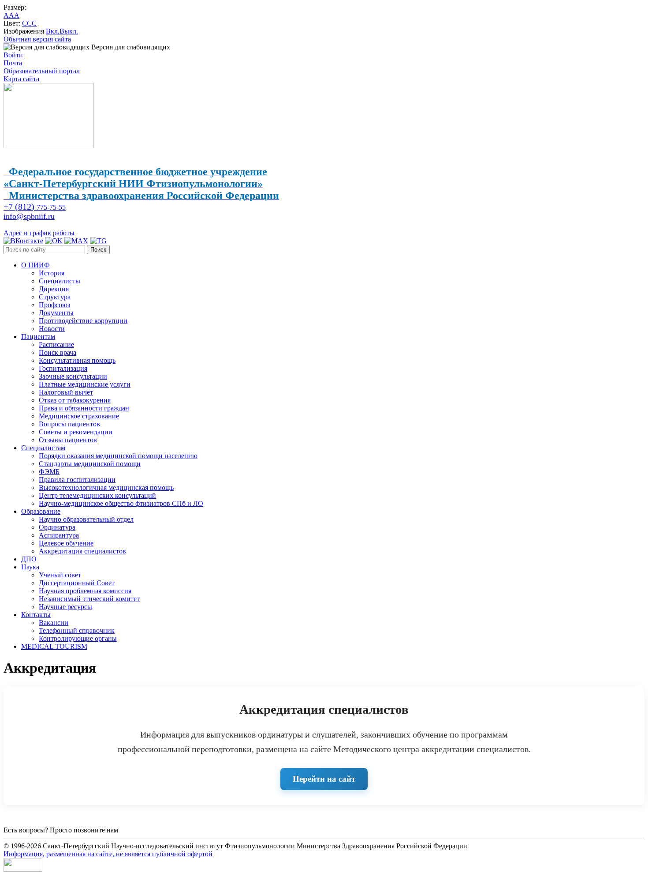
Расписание (56, 344)
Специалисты (59, 281)
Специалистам (43, 448)
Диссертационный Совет (77, 583)
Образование (40, 511)
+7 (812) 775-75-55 (147, 830)
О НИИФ (35, 265)
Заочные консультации (73, 376)
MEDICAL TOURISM (54, 646)
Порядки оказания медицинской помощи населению (118, 455)
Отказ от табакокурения (75, 400)
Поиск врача (57, 352)
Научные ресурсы (65, 606)
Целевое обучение (66, 543)
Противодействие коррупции (83, 320)
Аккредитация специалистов (82, 551)
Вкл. (53, 31)
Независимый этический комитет (89, 598)
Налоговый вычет (66, 392)
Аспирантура (59, 535)
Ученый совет (60, 575)
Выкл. (69, 31)
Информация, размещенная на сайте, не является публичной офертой (108, 854)
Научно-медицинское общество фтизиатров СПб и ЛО (121, 503)
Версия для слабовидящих (129, 47)
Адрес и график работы (39, 233)
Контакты (36, 614)
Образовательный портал (42, 71)
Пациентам (38, 336)
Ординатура (57, 527)
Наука (30, 567)
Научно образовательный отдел (86, 519)
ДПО (29, 559)
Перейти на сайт (324, 778)
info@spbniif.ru (29, 216)
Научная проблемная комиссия (85, 591)
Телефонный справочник (77, 630)
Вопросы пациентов (69, 424)
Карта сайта (21, 79)
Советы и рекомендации (75, 432)
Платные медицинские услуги (84, 384)
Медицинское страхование (79, 416)
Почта (13, 63)
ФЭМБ (49, 471)
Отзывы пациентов (68, 440)
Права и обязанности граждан (84, 408)
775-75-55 (35, 207)
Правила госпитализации (77, 479)
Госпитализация (63, 368)
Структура (55, 297)
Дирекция (54, 289)
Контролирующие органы (78, 638)
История (51, 273)
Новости (52, 328)
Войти (13, 55)
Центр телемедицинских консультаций (97, 495)
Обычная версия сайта (37, 39)
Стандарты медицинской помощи (90, 463)
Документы (56, 312)
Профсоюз (54, 305)
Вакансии (53, 622)
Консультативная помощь (77, 360)
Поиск (98, 249)
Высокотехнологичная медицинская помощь (106, 487)
